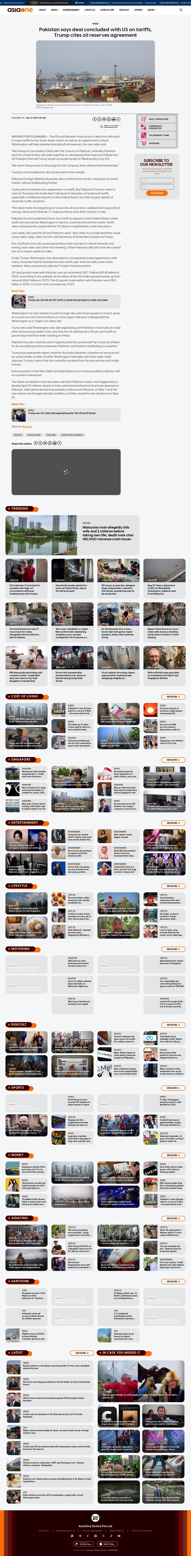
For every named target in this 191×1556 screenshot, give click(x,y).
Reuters (27, 426)
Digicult (124, 10)
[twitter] (99, 119)
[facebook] (94, 119)
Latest (42, 10)
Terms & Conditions (142, 1531)
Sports (138, 10)
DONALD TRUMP (34, 435)
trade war (50, 435)
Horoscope (107, 10)
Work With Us (117, 1531)
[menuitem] (42, 10)
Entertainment (71, 10)
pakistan (17, 435)
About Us (44, 1531)
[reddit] (113, 119)
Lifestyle (90, 10)
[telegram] (104, 119)
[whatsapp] (108, 119)
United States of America (72, 435)
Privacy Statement (92, 1531)
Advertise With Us (65, 1531)
